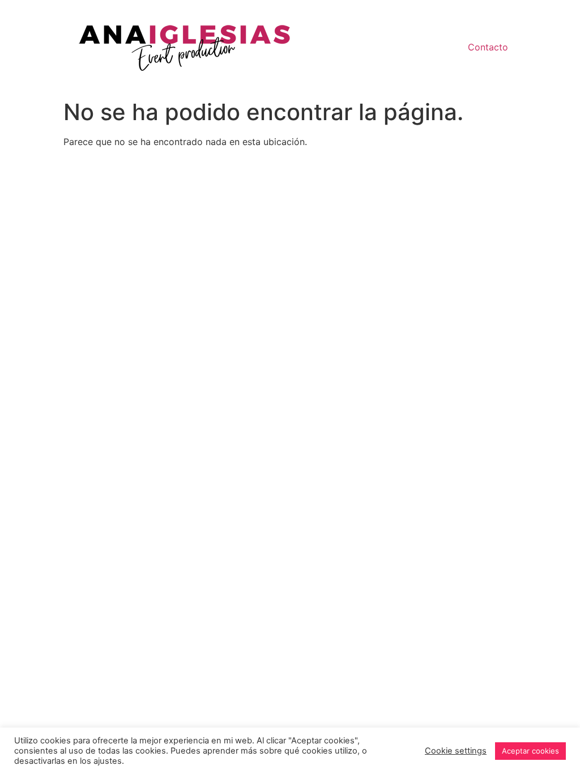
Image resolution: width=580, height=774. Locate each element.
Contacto (488, 47)
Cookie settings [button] (456, 751)
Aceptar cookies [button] (530, 750)
